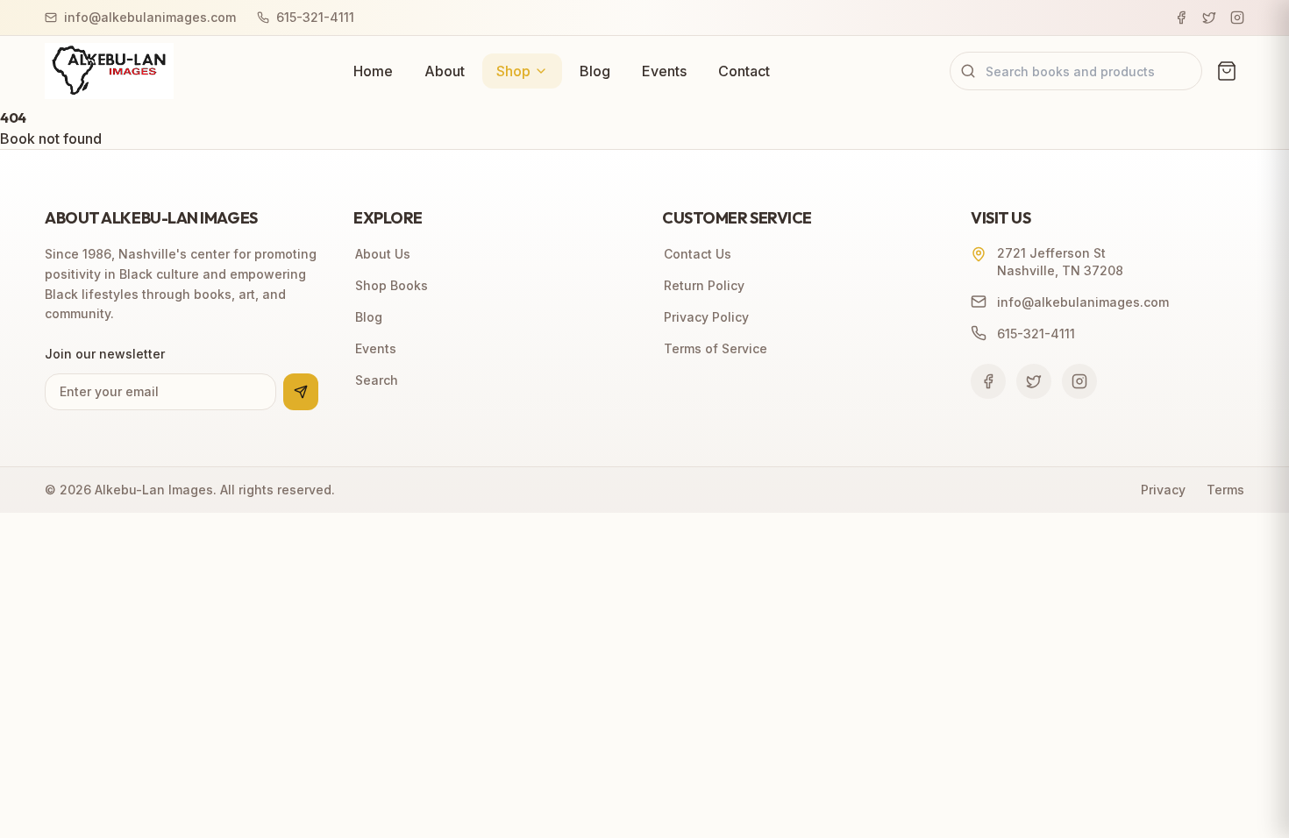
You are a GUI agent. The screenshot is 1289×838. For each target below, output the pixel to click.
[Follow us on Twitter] (1033, 381)
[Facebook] (1181, 18)
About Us (382, 253)
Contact (744, 71)
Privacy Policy (706, 316)
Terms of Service (715, 348)
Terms (1225, 489)
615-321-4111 (315, 17)
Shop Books (391, 285)
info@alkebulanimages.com (150, 17)
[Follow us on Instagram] (1079, 381)
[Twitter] (1209, 18)
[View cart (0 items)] (1226, 71)
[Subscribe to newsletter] (300, 391)
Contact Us (697, 253)
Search (376, 380)
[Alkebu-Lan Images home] (109, 71)
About (444, 71)
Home (373, 71)
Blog (595, 71)
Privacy (1163, 489)
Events (664, 71)
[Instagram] (1237, 18)
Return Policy (704, 285)
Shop (513, 71)
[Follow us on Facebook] (988, 381)
